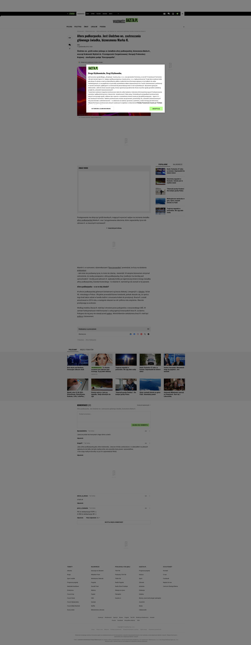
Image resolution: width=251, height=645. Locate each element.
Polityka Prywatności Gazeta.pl (146, 103)
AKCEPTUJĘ (156, 109)
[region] (125, 89)
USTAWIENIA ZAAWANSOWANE (101, 108)
